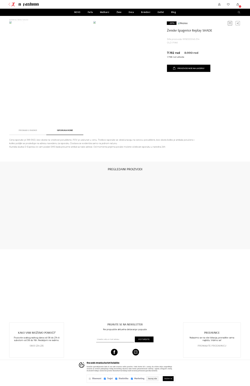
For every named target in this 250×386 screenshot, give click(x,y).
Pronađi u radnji (28, 130)
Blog (173, 12)
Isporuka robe (65, 130)
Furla (90, 12)
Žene (119, 12)
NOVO (77, 12)
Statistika (123, 378)
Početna (12, 20)
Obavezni (96, 378)
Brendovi (145, 12)
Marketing (139, 378)
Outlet (161, 12)
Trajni (110, 378)
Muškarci (104, 12)
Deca (131, 12)
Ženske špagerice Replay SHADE (32, 231)
